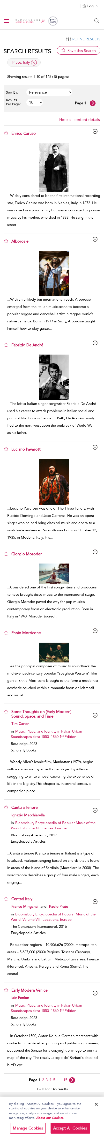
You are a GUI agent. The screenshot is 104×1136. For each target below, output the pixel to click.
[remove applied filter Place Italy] (34, 63)
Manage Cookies (28, 1128)
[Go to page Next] (72, 1080)
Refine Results (86, 39)
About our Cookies (50, 1118)
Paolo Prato (58, 906)
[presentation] (54, 167)
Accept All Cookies (70, 1128)
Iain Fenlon (20, 997)
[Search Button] (96, 20)
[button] (6, 133)
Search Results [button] (27, 51)
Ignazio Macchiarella (28, 815)
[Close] (96, 1104)
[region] (52, 1116)
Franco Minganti (24, 906)
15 (65, 1080)
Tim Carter (20, 723)
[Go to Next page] (93, 103)
